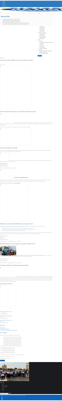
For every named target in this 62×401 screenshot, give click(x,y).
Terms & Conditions (5, 385)
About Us (3, 390)
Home (3, 384)
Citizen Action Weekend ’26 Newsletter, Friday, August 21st (11, 19)
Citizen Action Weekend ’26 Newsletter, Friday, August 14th (11, 21)
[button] (2, 392)
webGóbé (24, 395)
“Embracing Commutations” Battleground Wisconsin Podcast (11, 20)
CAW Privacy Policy (5, 386)
